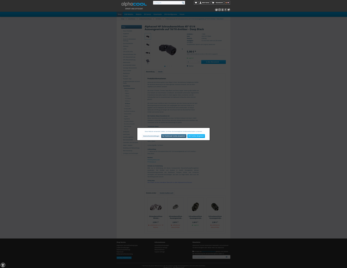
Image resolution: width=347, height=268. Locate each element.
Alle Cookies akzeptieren (196, 136)
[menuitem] (169, 3)
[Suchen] (183, 3)
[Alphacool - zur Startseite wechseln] (134, 6)
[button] (3, 265)
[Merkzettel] (196, 3)
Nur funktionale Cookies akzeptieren (173, 136)
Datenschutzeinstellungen (151, 136)
